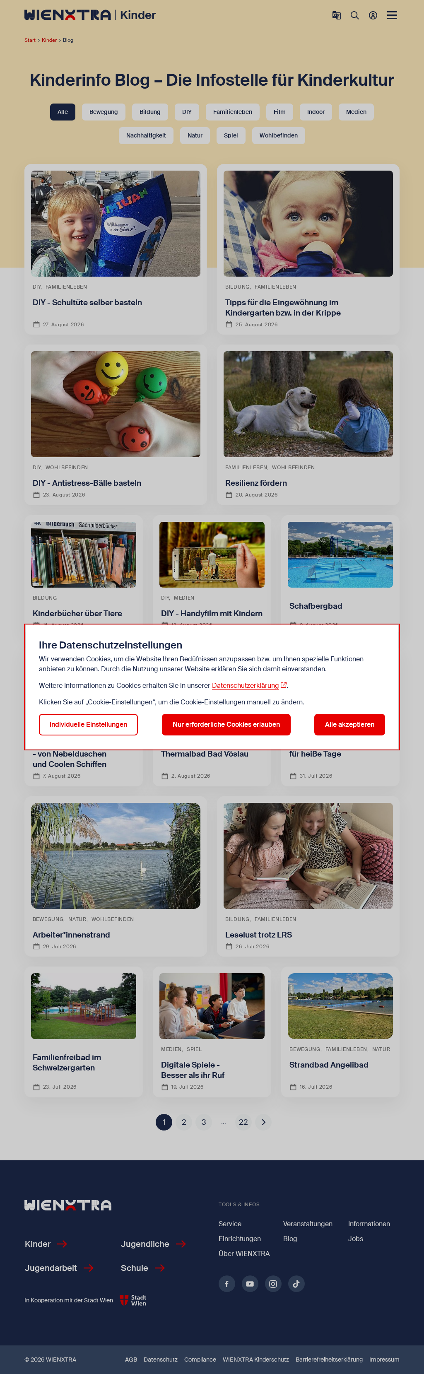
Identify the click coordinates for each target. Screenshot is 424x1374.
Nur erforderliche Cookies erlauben (226, 724)
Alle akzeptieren (349, 724)
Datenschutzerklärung (245, 685)
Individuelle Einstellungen (88, 724)
